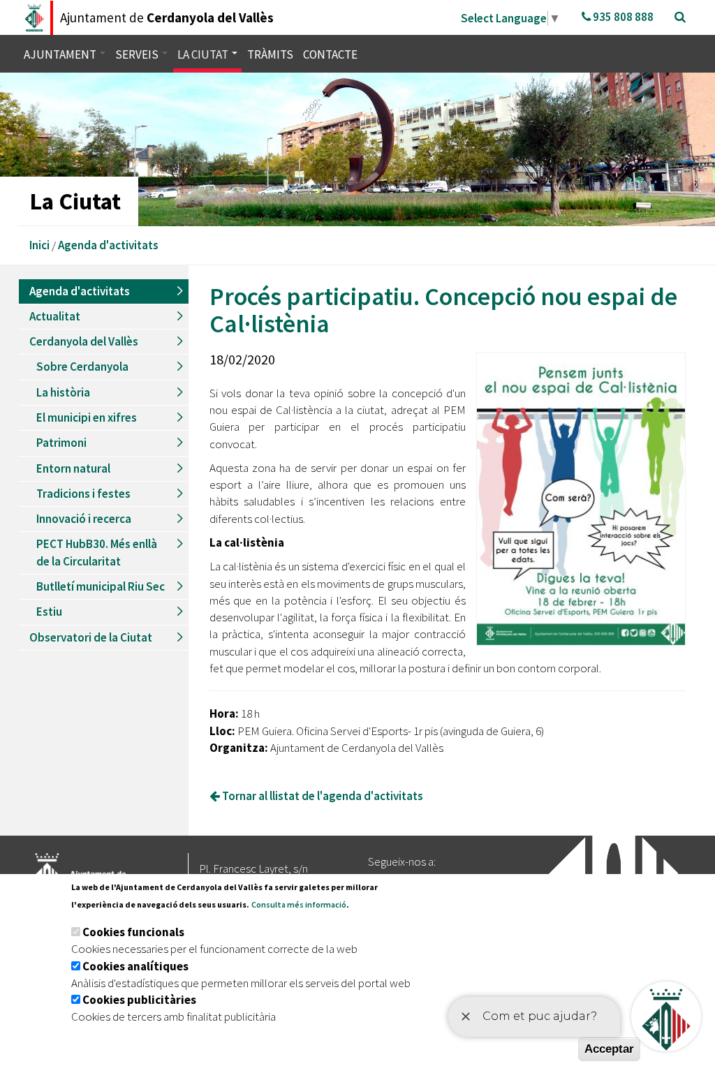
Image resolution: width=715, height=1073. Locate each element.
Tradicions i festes (83, 493)
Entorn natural (73, 468)
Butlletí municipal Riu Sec (100, 586)
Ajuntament (61, 54)
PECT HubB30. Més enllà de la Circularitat (96, 552)
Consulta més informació (298, 904)
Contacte (330, 54)
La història (63, 392)
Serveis (138, 54)
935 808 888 (622, 16)
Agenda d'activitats (108, 245)
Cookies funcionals (133, 932)
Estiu (49, 611)
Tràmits (270, 54)
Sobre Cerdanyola (82, 366)
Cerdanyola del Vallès (83, 341)
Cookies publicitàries (139, 999)
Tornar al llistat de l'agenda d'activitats (321, 796)
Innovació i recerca (83, 518)
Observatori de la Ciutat (90, 637)
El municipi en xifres (86, 417)
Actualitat (54, 316)
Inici (39, 245)
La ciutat (203, 54)
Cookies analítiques (135, 966)
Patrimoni (61, 442)
